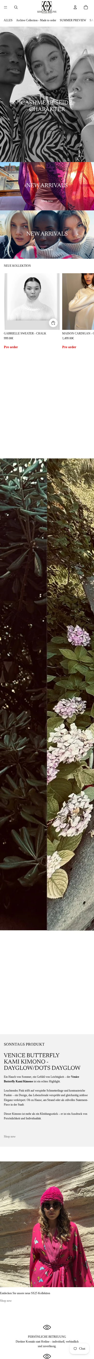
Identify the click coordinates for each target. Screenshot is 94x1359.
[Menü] (5, 7)
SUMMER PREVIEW (73, 20)
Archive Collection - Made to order (36, 20)
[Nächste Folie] (85, 311)
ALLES (8, 20)
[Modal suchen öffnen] (16, 7)
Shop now (47, 201)
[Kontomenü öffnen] (75, 7)
